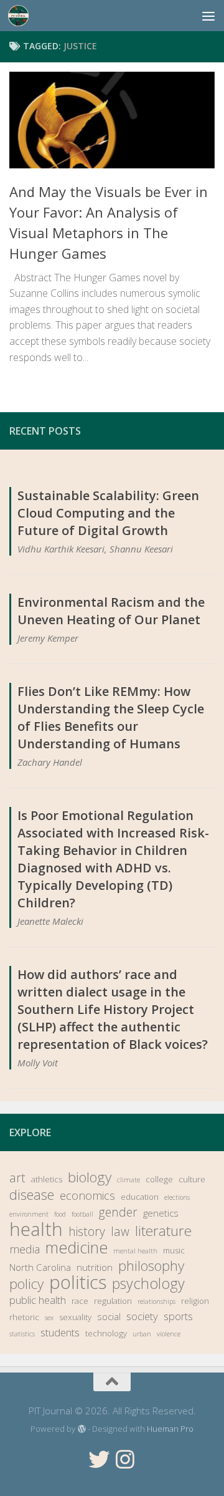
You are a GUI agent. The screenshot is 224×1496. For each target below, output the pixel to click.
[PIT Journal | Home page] (22, 15)
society (142, 1316)
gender (118, 1212)
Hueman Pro (170, 1428)
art (17, 1177)
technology (106, 1333)
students (60, 1332)
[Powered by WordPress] (81, 1429)
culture (192, 1179)
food (60, 1214)
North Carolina (40, 1267)
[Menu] (208, 15)
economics (87, 1195)
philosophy (151, 1265)
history (86, 1231)
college (159, 1179)
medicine (76, 1247)
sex (49, 1317)
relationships (156, 1301)
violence (168, 1334)
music (174, 1250)
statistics (22, 1334)
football (82, 1214)
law (120, 1231)
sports (178, 1316)
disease (31, 1194)
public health (37, 1300)
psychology (148, 1283)
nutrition (95, 1267)
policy (26, 1283)
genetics (161, 1213)
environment (29, 1214)
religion (195, 1300)
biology (89, 1177)
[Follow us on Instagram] (125, 1459)
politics (77, 1282)
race (80, 1300)
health (36, 1229)
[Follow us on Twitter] (99, 1459)
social (109, 1316)
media (24, 1249)
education (140, 1196)
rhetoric (24, 1317)
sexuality (75, 1317)
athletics (46, 1179)
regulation (113, 1300)
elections (177, 1197)
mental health (135, 1251)
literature (163, 1230)
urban (142, 1334)
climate (128, 1179)
